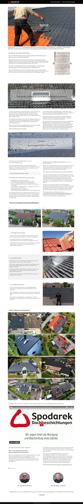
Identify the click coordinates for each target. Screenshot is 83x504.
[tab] (12, 81)
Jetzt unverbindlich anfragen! (68, 1)
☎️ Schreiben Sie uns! (12, 468)
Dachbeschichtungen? (56, 1)
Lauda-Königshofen (18, 47)
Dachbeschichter (12, 81)
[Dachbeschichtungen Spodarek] (14, 2)
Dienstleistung (21, 81)
